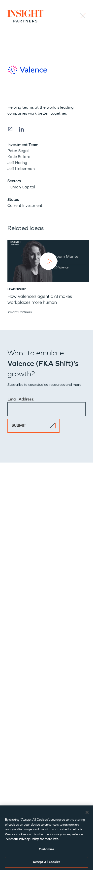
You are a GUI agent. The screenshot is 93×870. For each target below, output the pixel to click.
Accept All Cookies (46, 862)
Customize (46, 849)
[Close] (87, 812)
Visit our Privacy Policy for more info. (32, 839)
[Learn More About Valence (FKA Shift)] (10, 129)
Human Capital (21, 187)
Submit (19, 425)
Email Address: (20, 399)
